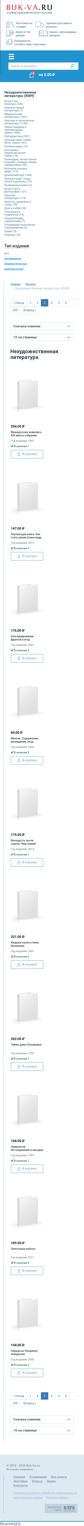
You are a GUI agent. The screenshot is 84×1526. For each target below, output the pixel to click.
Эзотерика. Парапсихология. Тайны (15, 152)
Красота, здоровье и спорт (17, 203)
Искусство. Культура (13, 102)
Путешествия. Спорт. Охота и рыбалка (18, 180)
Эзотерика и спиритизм (14, 213)
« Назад (18, 303)
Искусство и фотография (15, 190)
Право (10, 231)
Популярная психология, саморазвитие (20, 226)
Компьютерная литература (14, 109)
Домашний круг (18, 175)
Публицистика (17, 136)
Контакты (21, 1485)
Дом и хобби (15, 208)
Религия (12, 234)
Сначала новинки (26, 326)
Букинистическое (15, 263)
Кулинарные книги (18, 185)
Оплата (37, 1481)
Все (6, 253)
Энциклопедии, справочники (14, 220)
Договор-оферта (57, 1497)
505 (15, 310)
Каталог (31, 284)
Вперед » (29, 310)
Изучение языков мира (15, 170)
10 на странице (25, 337)
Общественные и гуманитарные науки (15, 129)
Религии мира (16, 146)
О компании (38, 1476)
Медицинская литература (16, 115)
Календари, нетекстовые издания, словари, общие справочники (20, 162)
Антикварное (12, 258)
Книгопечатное (13, 268)
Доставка (21, 1481)
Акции (51, 1481)
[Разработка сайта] (61, 1508)
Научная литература (15, 197)
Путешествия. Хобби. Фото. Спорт (18, 141)
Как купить (59, 1476)
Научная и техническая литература (19, 122)
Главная (15, 284)
